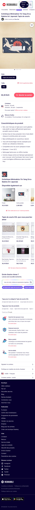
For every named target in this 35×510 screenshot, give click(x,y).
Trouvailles (4, 9)
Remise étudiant (6, 397)
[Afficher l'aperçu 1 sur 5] (14, 69)
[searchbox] (17, 282)
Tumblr (6, 472)
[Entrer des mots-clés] (30, 4)
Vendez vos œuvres (7, 421)
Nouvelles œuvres (6, 391)
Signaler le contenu (7, 364)
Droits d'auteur (5, 450)
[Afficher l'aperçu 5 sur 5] (20, 69)
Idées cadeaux (5, 386)
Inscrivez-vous (5, 402)
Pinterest (7, 475)
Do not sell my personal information (10, 488)
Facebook (7, 466)
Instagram (7, 463)
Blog (2, 394)
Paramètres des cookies (8, 456)
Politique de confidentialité (21, 486)
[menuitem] (4, 9)
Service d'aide (5, 442)
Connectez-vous (6, 400)
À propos (4, 410)
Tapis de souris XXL (22, 299)
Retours (3, 439)
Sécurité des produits (7, 448)
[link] (12, 287)
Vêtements (15, 9)
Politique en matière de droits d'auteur (13, 369)
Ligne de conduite (6, 445)
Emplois (3, 424)
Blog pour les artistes (7, 426)
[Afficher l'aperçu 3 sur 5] (17, 69)
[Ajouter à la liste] (32, 25)
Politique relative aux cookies (9, 491)
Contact (3, 453)
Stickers (25, 9)
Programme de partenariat (9, 415)
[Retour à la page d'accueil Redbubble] (10, 4)
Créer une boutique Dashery (10, 429)
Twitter (6, 469)
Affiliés (3, 418)
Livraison (4, 436)
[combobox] (26, 4)
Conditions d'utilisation (7, 486)
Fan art (3, 389)
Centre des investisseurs (8, 412)
